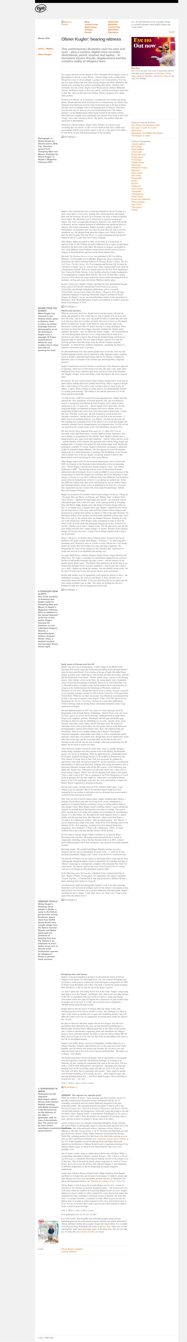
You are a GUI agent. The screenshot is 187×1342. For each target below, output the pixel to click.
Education (113, 32)
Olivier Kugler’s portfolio (72, 1248)
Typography (136, 191)
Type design (136, 207)
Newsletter (113, 29)
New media (136, 175)
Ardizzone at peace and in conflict (111, 1138)
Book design (136, 146)
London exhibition (69, 1251)
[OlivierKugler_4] (95, 1087)
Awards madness (138, 143)
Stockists (112, 24)
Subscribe (113, 22)
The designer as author (140, 135)
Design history (137, 157)
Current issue (91, 24)
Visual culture (137, 196)
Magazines (135, 170)
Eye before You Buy (86, 1231)
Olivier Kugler (45, 54)
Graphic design (137, 162)
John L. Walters (45, 48)
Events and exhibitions (140, 199)
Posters (134, 180)
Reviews (134, 183)
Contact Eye (114, 27)
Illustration (136, 164)
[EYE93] (48, 1232)
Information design (139, 167)
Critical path (136, 151)
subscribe (148, 76)
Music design (136, 172)
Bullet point (136, 130)
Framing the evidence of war (103, 1181)
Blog (87, 22)
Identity (134, 209)
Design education (138, 154)
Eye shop (106, 1226)
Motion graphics (138, 201)
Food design (136, 159)
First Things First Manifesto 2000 (145, 125)
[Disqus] (83, 1292)
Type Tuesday (137, 188)
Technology (136, 186)
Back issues (91, 27)
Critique (89, 29)
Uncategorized (137, 193)
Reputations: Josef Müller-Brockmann (147, 132)
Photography (136, 178)
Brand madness (137, 149)
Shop (164, 76)
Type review (136, 204)
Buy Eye (135, 68)
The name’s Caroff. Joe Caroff (143, 127)
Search (171, 31)
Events (88, 32)
